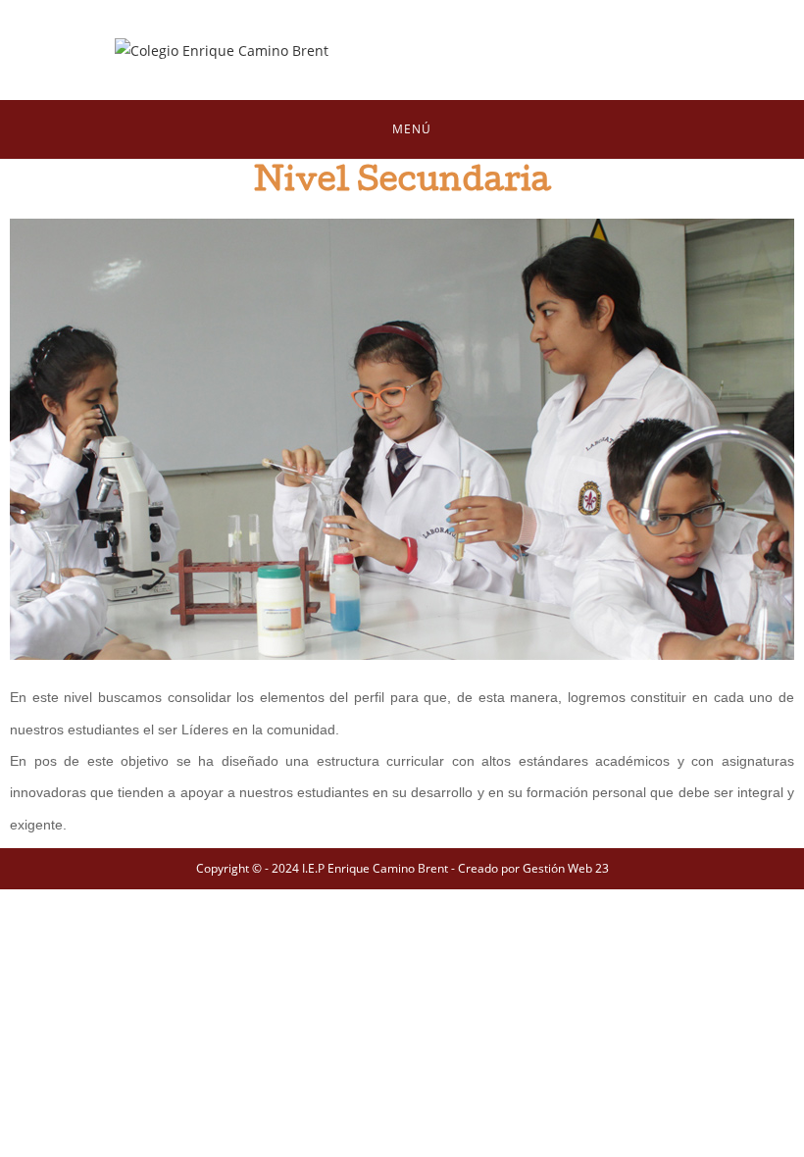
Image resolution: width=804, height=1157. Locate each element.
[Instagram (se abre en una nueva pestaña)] (583, 50)
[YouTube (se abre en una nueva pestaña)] (629, 50)
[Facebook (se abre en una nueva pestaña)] (537, 50)
